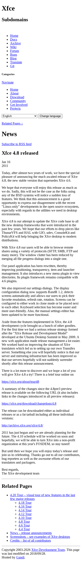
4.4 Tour (24, 529)
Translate (16, 62)
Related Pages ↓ (12, 123)
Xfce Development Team (48, 550)
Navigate (8, 82)
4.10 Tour (25, 518)
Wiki (13, 47)
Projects (15, 108)
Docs (13, 39)
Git (12, 66)
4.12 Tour (25, 514)
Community (18, 101)
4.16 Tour (25, 506)
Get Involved (19, 104)
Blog (13, 58)
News (31, 533)
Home (14, 35)
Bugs (13, 54)
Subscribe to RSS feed (17, 144)
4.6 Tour (24, 525)
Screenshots (40, 536)
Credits (30, 540)
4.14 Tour (25, 510)
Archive (15, 43)
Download (17, 97)
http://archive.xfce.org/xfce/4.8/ (22, 425)
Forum (14, 51)
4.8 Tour (24, 521)
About (14, 93)
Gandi (20, 557)
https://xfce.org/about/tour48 (20, 381)
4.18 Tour (25, 502)
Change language (50, 116)
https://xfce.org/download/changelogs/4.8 (29, 403)
